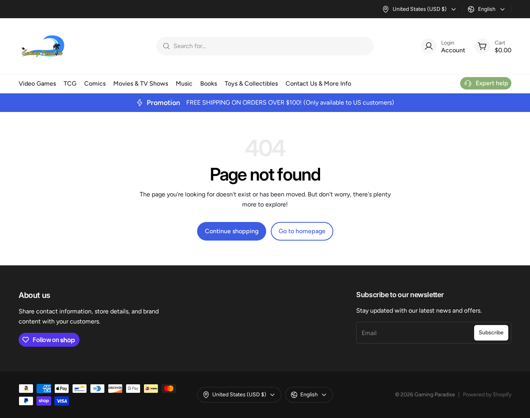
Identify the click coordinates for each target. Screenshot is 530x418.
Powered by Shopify (487, 394)
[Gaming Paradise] (42, 46)
